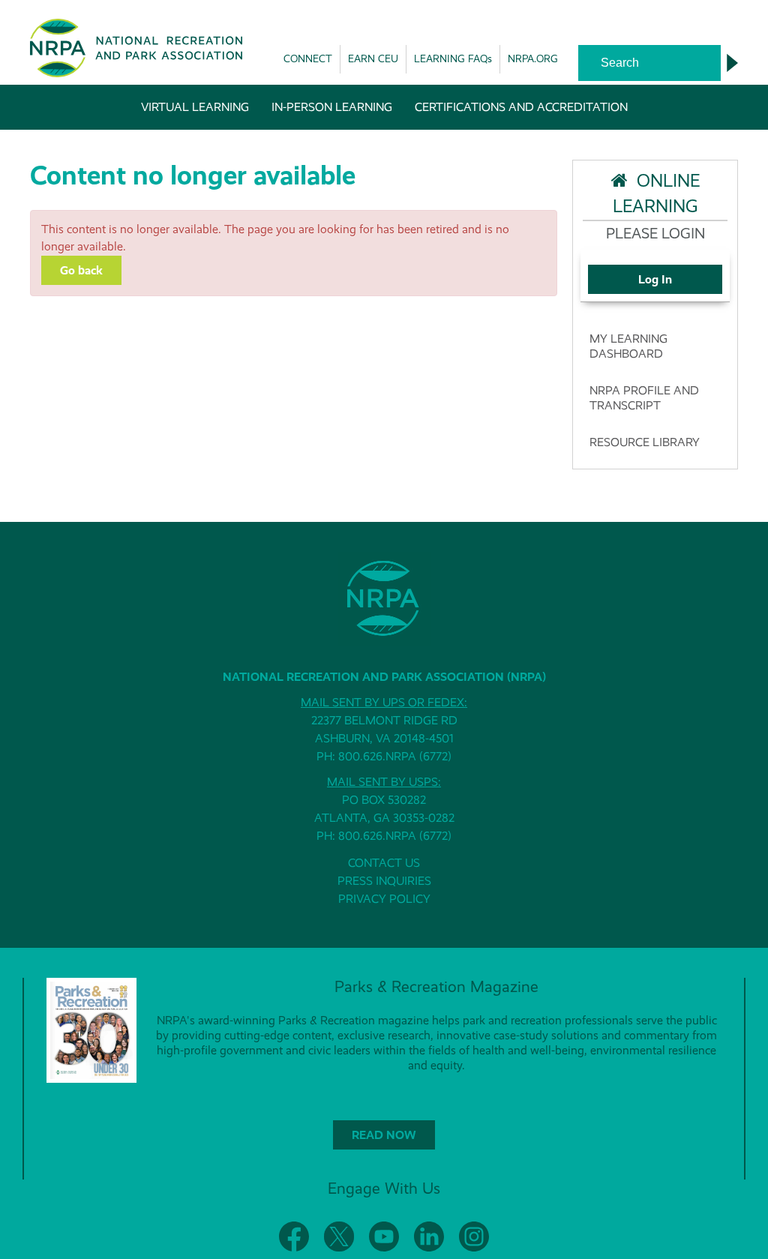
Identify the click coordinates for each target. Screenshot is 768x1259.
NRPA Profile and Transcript (644, 397)
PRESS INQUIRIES (384, 881)
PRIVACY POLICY (384, 899)
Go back (81, 270)
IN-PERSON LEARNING (332, 107)
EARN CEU (373, 58)
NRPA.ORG (533, 58)
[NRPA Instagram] (474, 1236)
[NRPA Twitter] (339, 1236)
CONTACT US (384, 863)
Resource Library (645, 442)
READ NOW (384, 1135)
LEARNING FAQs (453, 58)
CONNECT (308, 58)
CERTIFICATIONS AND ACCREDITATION (521, 107)
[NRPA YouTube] (384, 1236)
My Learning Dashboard (629, 346)
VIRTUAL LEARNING (195, 107)
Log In (655, 279)
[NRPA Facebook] (294, 1236)
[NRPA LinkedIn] (429, 1236)
